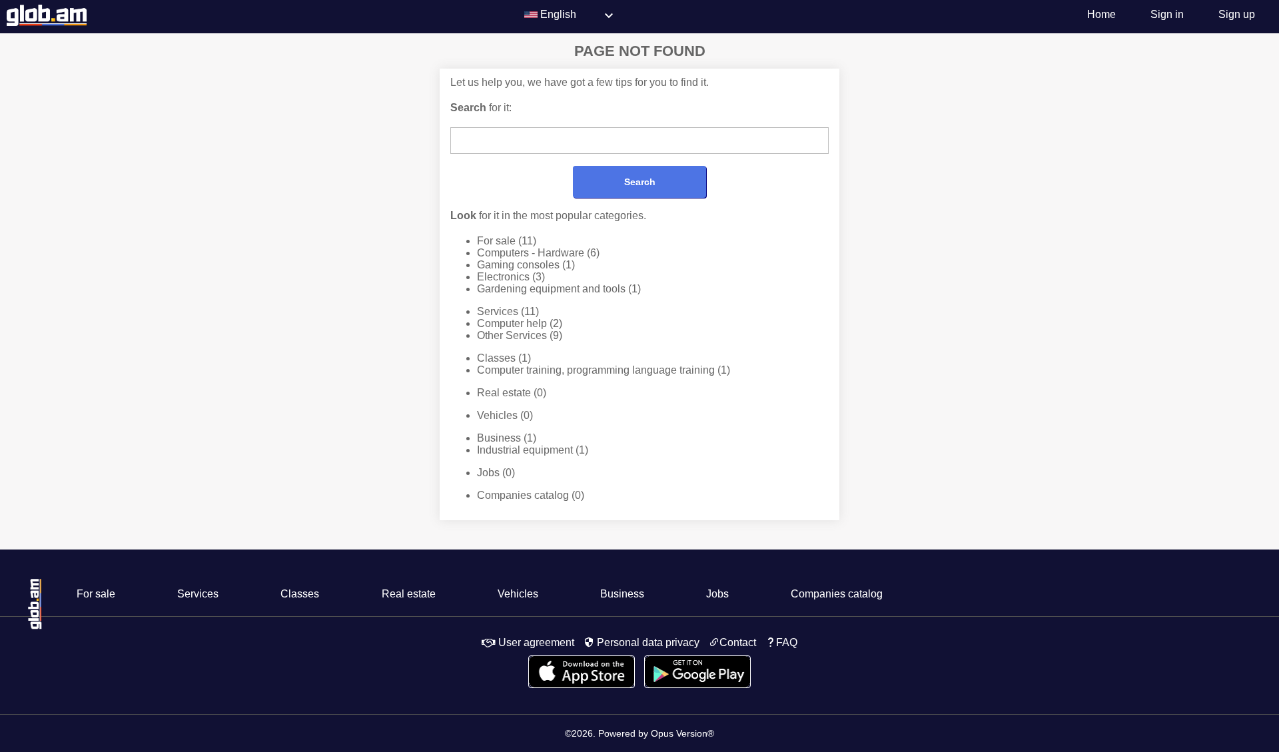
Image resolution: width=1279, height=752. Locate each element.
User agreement (535, 642)
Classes (504, 358)
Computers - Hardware (538, 252)
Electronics (511, 276)
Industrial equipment (532, 450)
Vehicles (505, 415)
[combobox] (580, 16)
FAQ (786, 642)
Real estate (511, 392)
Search (639, 182)
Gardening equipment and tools (559, 288)
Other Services (519, 335)
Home (1101, 14)
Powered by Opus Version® (656, 733)
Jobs (496, 472)
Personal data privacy (646, 642)
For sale (506, 240)
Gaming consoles (526, 264)
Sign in (1167, 14)
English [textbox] (558, 14)
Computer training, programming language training (603, 370)
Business (506, 438)
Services (508, 311)
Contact (737, 642)
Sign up (1236, 14)
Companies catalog (530, 495)
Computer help (519, 323)
